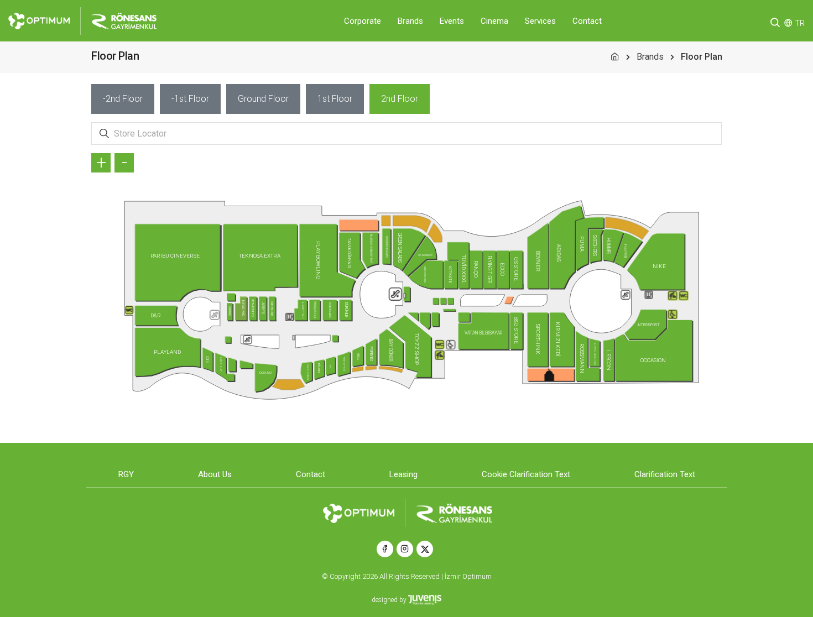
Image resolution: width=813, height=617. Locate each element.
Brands (410, 21)
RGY (126, 474)
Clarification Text (664, 474)
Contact (587, 21)
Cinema (494, 21)
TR (800, 23)
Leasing (403, 474)
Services (540, 21)
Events (452, 21)
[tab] (122, 99)
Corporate (362, 21)
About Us (215, 474)
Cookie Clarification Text (526, 474)
